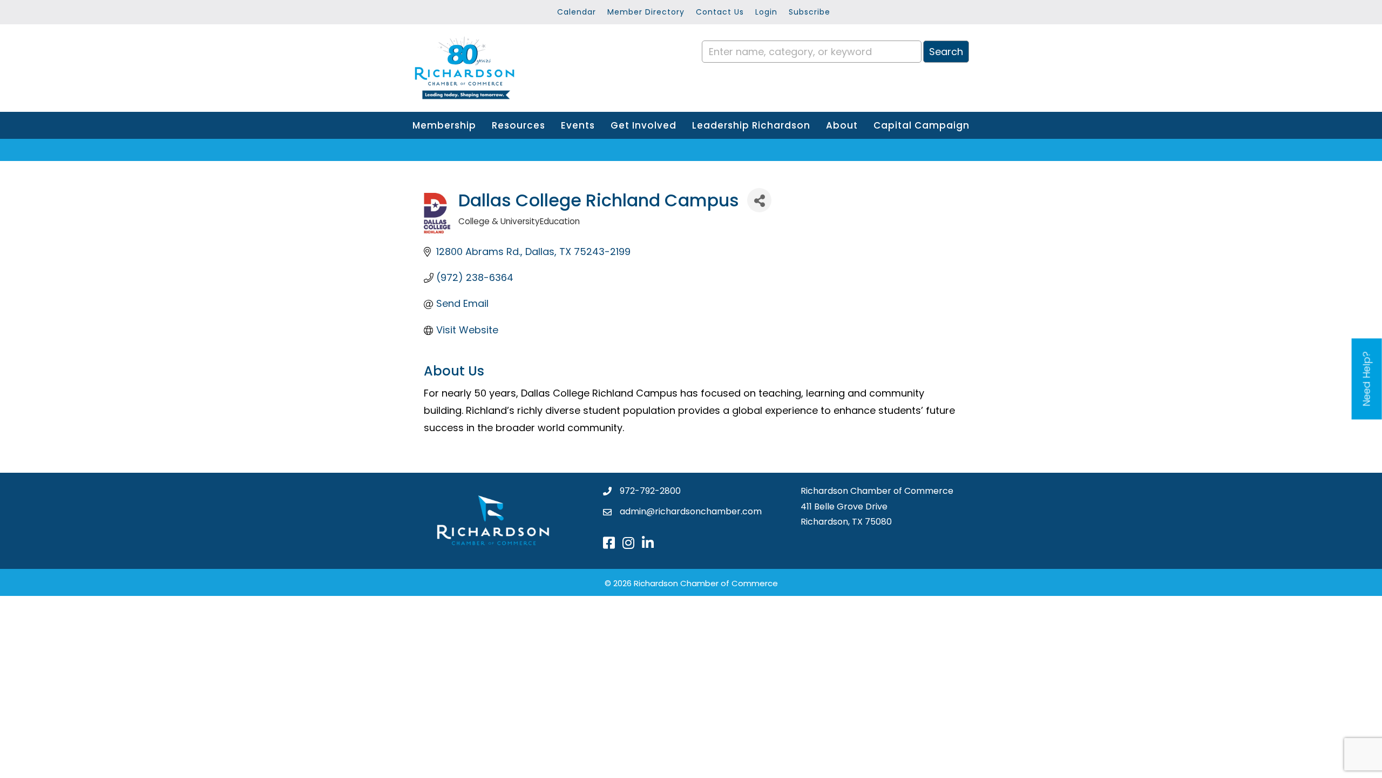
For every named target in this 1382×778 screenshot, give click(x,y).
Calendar (576, 11)
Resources (518, 125)
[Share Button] (759, 200)
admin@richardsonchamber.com (691, 511)
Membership (444, 125)
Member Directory (646, 11)
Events (578, 125)
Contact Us (720, 11)
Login (766, 11)
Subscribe (809, 11)
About (842, 125)
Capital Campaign (921, 125)
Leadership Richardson (751, 125)
